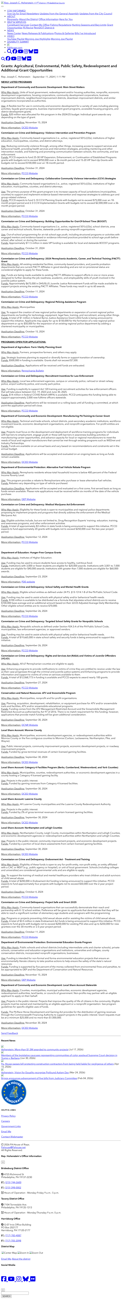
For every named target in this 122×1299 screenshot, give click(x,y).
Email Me (6, 1131)
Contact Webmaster (12, 1136)
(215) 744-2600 (13, 1182)
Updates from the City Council (95, 13)
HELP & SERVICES (16, 22)
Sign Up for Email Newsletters (23, 13)
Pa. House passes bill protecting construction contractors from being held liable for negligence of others (57, 1063)
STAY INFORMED (16, 10)
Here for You (66, 19)
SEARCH (6, 1296)
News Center (14, 33)
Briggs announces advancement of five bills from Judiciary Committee (39, 1078)
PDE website (28, 581)
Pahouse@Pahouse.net (13, 1147)
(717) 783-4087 (13, 1235)
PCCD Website (30, 173)
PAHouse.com (14, 47)
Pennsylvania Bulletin (33, 370)
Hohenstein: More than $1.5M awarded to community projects (34, 1049)
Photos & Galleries (64, 33)
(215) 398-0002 (13, 1187)
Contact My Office (40, 24)
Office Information (48, 19)
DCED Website (30, 127)
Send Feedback (9, 1033)
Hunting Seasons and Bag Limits (89, 24)
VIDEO (10, 36)
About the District (28, 19)
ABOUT (11, 16)
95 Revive (28, 27)
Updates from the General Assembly (59, 13)
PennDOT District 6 (44, 27)
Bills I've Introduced (85, 33)
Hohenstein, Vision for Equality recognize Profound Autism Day (35, 1072)
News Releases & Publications (38, 33)
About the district (21, 1258)
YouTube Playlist (15, 39)
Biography (12, 19)
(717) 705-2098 (13, 1240)
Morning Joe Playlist (62, 39)
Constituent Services (18, 24)
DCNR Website (30, 725)
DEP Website (29, 499)
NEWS (10, 30)
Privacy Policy (8, 1116)
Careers (5, 1121)
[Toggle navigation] (2, 6)
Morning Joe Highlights (37, 39)
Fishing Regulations (60, 24)
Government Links (11, 1126)
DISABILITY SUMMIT (18, 41)
